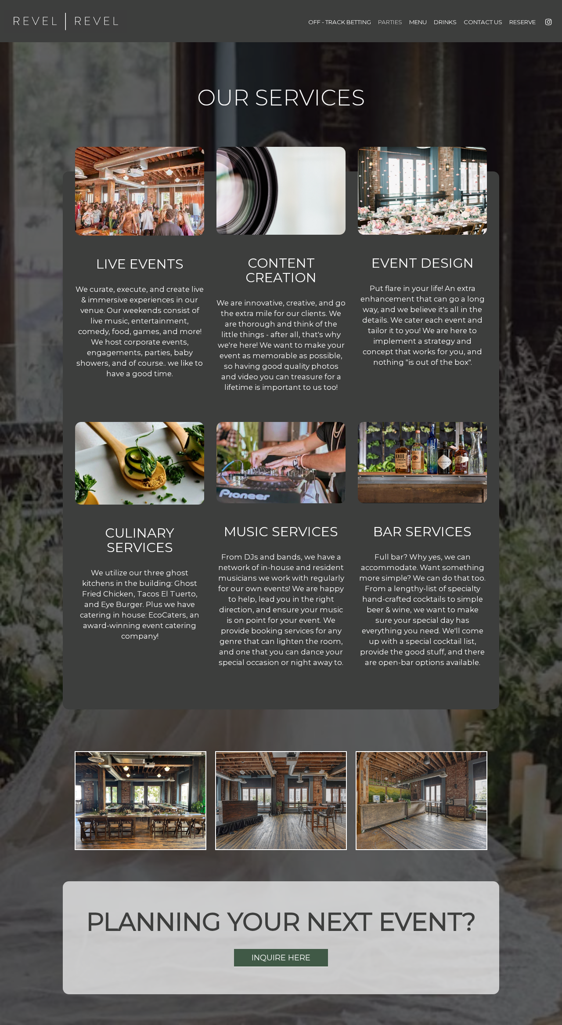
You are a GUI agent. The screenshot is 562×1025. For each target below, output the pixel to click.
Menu (418, 21)
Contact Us (483, 21)
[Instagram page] (548, 22)
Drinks (445, 21)
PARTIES (390, 21)
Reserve (522, 21)
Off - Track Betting (339, 21)
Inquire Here (272, 960)
